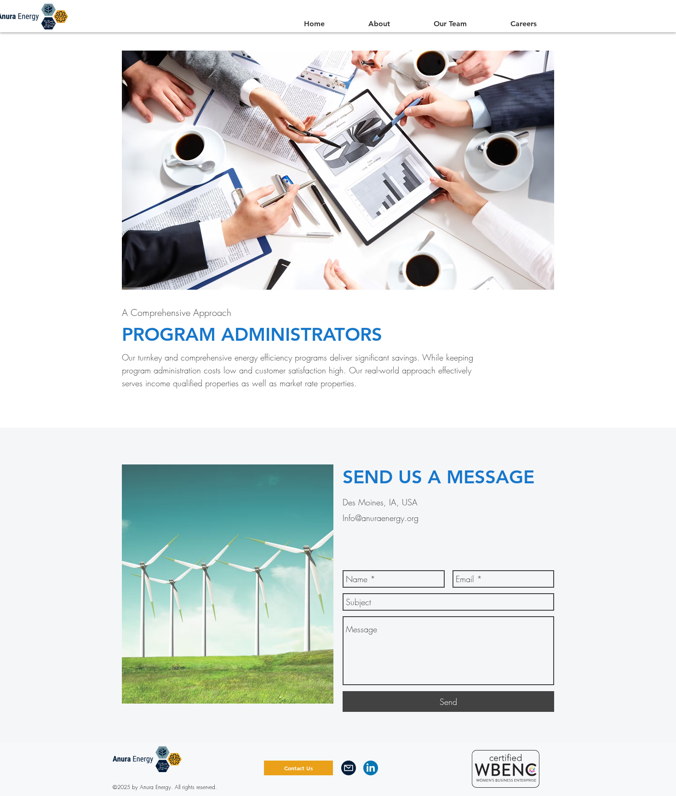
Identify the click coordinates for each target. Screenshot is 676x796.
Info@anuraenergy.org (380, 517)
